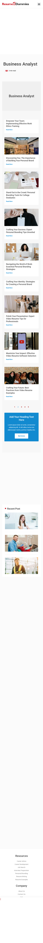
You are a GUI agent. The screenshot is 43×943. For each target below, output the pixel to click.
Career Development (21, 864)
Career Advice (21, 861)
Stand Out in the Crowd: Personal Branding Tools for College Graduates (20, 195)
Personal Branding (21, 873)
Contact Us (21, 894)
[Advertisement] (21, 31)
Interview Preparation (21, 870)
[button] (39, 4)
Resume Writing (21, 876)
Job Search (21, 867)
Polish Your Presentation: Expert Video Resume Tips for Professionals (20, 319)
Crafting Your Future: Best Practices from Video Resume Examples (19, 390)
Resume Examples (21, 879)
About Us (21, 891)
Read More (9, 130)
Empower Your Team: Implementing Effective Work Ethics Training (19, 123)
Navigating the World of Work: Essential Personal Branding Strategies (19, 266)
